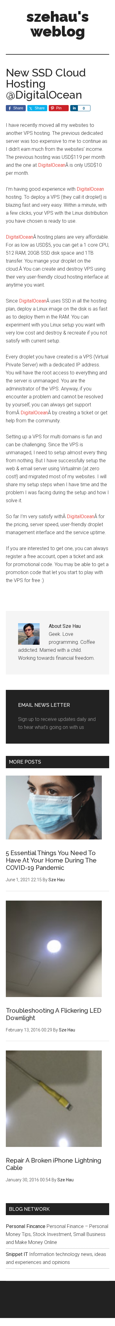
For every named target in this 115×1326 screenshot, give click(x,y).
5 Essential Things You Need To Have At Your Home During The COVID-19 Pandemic (51, 860)
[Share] (74, 108)
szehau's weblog (57, 24)
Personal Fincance (25, 1226)
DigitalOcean (51, 165)
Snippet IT (17, 1254)
